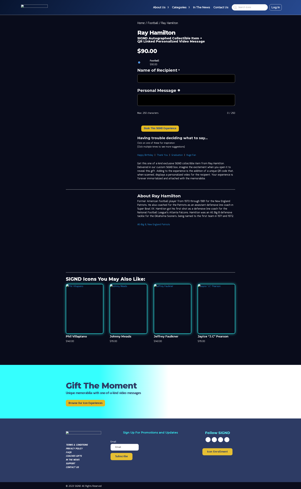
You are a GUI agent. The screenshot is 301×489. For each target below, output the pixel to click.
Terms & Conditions (77, 445)
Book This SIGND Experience (160, 128)
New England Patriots (159, 224)
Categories (179, 7)
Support (70, 463)
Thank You (162, 155)
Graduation (177, 155)
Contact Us (220, 7)
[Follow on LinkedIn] (226, 439)
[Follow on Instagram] (220, 439)
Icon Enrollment (217, 452)
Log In (275, 7)
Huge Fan (191, 155)
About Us (159, 7)
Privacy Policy (74, 448)
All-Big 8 (141, 224)
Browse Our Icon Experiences (85, 403)
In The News (201, 7)
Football (153, 23)
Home (141, 23)
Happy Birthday (145, 155)
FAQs (68, 452)
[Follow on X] (214, 439)
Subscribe (121, 456)
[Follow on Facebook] (208, 439)
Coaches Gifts (74, 456)
